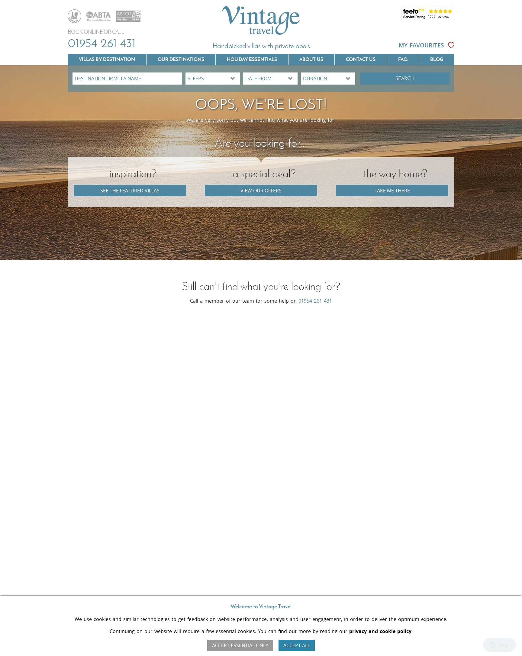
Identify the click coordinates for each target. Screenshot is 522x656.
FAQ (403, 59)
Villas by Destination (107, 59)
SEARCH (404, 78)
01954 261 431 (102, 43)
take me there (392, 190)
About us (311, 59)
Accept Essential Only (240, 645)
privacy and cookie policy (380, 631)
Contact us (360, 59)
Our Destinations (181, 59)
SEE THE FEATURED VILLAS (130, 190)
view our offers (261, 190)
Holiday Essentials (252, 59)
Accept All (296, 645)
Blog (436, 59)
